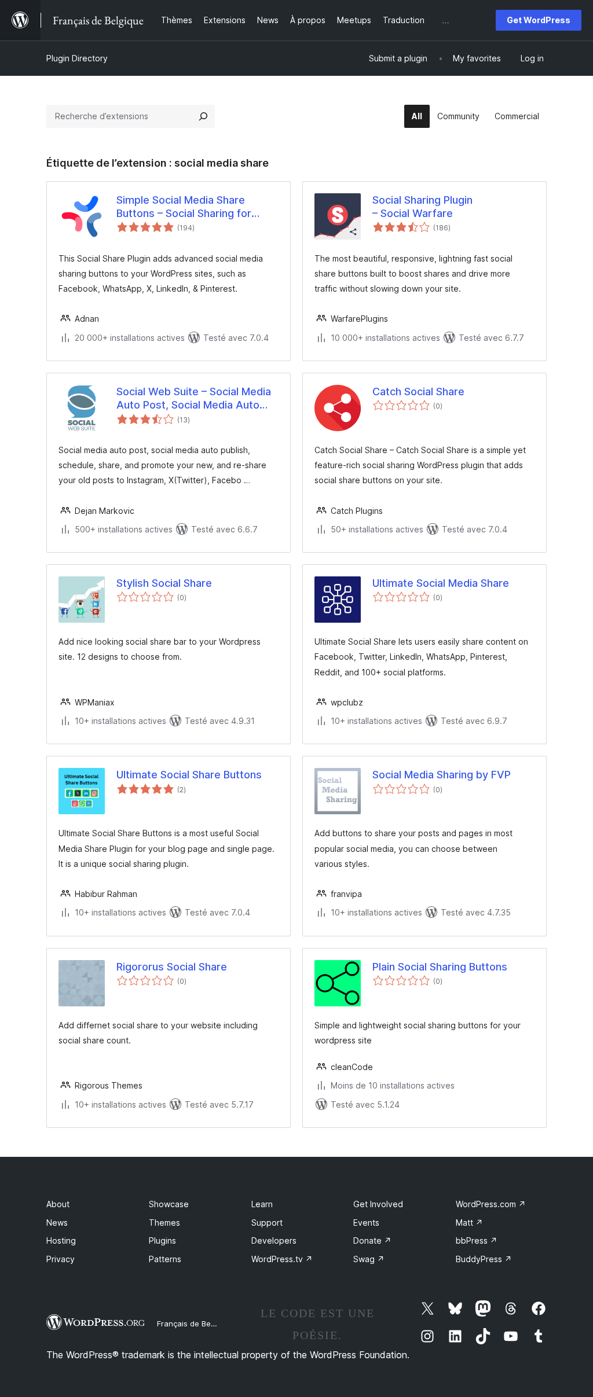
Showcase (169, 1204)
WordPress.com (491, 1204)
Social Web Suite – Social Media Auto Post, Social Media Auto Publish (193, 398)
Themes (164, 1222)
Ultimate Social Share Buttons (189, 775)
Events (366, 1222)
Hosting (61, 1240)
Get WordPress (538, 20)
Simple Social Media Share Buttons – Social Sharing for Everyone (183, 207)
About (57, 1204)
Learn (262, 1204)
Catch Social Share (418, 391)
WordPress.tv (282, 1259)
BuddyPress (484, 1259)
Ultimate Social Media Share (440, 583)
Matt (469, 1222)
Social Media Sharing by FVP (441, 775)
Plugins (162, 1240)
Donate (372, 1240)
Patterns (165, 1259)
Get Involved (378, 1204)
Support (267, 1222)
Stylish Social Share (164, 583)
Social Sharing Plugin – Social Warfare (422, 206)
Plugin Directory (77, 58)
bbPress (476, 1240)
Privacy (60, 1259)
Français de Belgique (194, 1323)
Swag (369, 1259)
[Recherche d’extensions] (203, 116)
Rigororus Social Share (171, 967)
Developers (273, 1240)
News (57, 1222)
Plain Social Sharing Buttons (439, 967)
